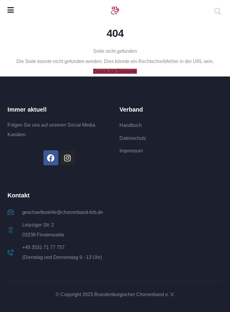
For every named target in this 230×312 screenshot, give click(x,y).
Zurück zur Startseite (115, 71)
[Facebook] (50, 157)
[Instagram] (67, 157)
